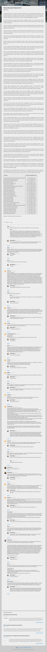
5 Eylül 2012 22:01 (12, 292)
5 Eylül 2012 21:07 (12, 226)
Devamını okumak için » (40, 622)
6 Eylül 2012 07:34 (18, 366)
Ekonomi (7, 222)
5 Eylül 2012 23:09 (18, 301)
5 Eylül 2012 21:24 (14, 229)
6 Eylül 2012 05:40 (12, 383)
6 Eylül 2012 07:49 (18, 387)
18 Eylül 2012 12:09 (16, 581)
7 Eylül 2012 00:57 (15, 472)
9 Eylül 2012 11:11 (12, 564)
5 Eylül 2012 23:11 (18, 327)
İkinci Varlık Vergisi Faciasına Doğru (10, 614)
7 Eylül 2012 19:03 (18, 520)
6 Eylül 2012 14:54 (15, 406)
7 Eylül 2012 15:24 (13, 497)
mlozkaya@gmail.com (11, 333)
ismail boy (9, 394)
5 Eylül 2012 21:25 (12, 260)
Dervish (8, 323)
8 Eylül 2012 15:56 (18, 557)
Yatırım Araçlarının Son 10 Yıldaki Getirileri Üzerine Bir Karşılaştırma (16, 635)
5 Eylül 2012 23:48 (12, 345)
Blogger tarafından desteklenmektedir (24, 647)
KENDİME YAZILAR (8, 2)
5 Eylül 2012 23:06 (18, 240)
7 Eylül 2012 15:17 (18, 490)
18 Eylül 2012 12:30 (18, 586)
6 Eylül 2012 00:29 (12, 372)
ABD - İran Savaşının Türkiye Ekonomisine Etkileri (12, 625)
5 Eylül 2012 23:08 (18, 264)
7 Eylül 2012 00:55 (15, 467)
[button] (43, 8)
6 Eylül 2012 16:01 (12, 451)
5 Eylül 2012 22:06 (14, 295)
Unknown (9, 270)
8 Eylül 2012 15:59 (18, 532)
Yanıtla (8, 245)
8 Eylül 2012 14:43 (12, 526)
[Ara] (44, 2)
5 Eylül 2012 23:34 (18, 339)
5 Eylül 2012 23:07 (12, 323)
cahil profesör (9, 406)
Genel (11, 222)
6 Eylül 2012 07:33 (18, 353)
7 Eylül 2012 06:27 (18, 445)
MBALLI (8, 372)
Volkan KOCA (9, 467)
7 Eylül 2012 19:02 (18, 505)
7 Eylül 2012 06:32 (18, 477)
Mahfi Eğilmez (12, 240)
